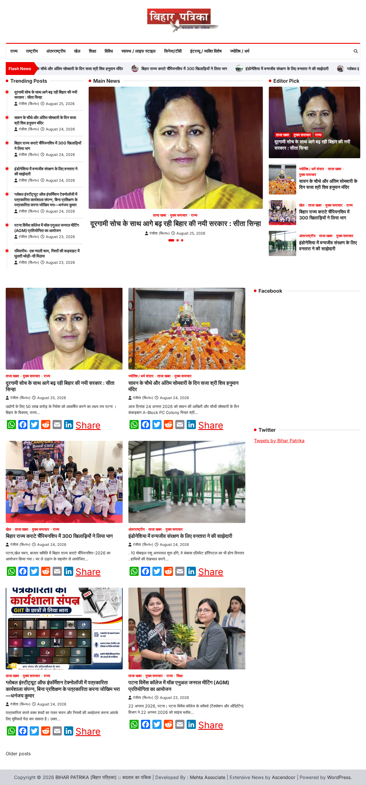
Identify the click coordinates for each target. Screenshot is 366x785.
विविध (109, 51)
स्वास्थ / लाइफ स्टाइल (139, 51)
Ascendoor (283, 777)
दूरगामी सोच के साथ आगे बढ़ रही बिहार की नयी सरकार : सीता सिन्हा (175, 223)
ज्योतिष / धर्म (239, 51)
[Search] (355, 51)
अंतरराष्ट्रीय (55, 51)
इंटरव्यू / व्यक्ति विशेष (206, 51)
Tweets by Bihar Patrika (279, 440)
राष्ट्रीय (32, 51)
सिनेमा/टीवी (173, 51)
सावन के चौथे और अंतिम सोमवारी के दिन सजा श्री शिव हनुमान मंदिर (56, 68)
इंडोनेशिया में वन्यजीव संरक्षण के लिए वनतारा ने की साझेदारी (267, 68)
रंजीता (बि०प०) (29, 104)
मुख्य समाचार (178, 215)
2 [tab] (177, 240)
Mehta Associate (208, 777)
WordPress (339, 777)
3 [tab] (182, 240)
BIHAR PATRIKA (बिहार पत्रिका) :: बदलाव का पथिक (103, 777)
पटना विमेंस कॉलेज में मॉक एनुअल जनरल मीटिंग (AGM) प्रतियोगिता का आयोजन (46, 228)
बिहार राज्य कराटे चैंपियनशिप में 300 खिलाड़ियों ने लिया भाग (165, 68)
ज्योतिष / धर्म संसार (311, 169)
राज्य (13, 51)
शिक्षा (92, 51)
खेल (77, 51)
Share (88, 425)
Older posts (18, 753)
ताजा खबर (159, 215)
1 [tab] (171, 240)
